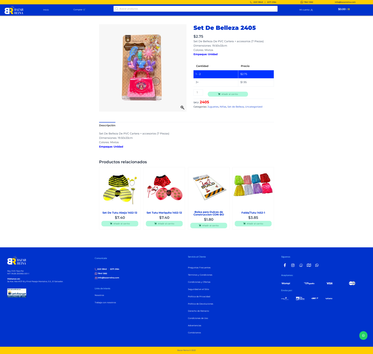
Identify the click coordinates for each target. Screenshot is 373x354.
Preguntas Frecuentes (199, 267)
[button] (86, 9)
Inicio (46, 9)
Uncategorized (253, 106)
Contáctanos (194, 332)
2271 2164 (271, 2)
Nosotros (99, 295)
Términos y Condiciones (200, 275)
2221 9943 (258, 2)
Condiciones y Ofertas (199, 282)
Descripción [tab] (107, 125)
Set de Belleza (235, 106)
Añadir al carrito (229, 94)
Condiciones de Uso (198, 318)
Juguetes (213, 106)
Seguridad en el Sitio (198, 289)
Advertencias (194, 325)
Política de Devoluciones (200, 303)
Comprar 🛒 (79, 9)
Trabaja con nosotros (105, 302)
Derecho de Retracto (198, 311)
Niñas (223, 106)
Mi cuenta (305, 9)
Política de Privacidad (199, 296)
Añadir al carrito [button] (121, 223)
